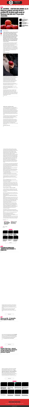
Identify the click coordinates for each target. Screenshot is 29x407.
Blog (11, 403)
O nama (20, 403)
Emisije (22, 403)
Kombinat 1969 (9, 403)
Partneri (15, 403)
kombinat (6, 226)
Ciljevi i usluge (18, 403)
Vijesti (6, 403)
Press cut (13, 403)
